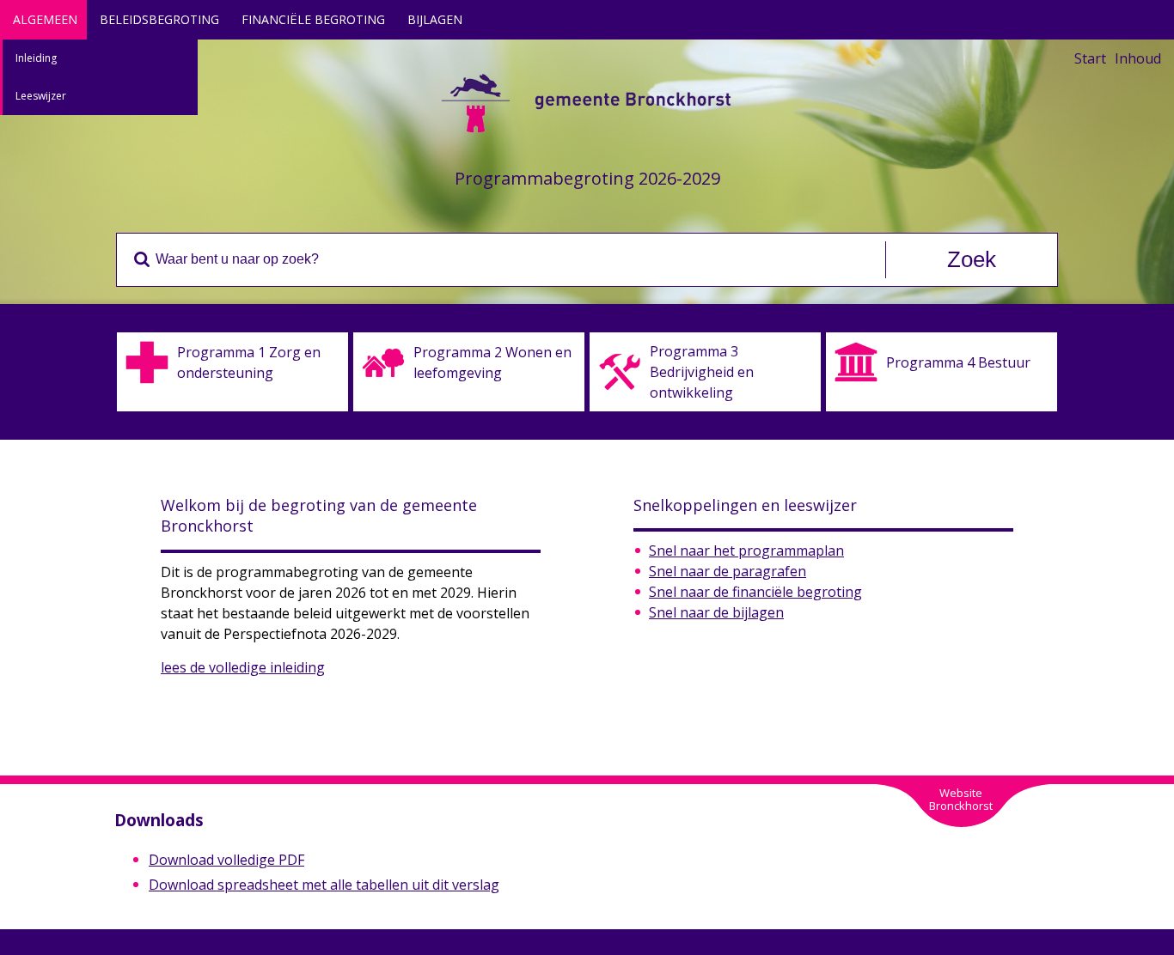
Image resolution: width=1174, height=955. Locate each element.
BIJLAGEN (434, 19)
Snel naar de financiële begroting (755, 591)
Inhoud (1138, 58)
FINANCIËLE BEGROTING (313, 19)
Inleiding (36, 58)
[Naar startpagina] (587, 133)
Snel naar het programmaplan (746, 550)
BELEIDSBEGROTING (159, 19)
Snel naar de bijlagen (716, 612)
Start (1090, 58)
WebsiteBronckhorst (961, 799)
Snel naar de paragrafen (727, 571)
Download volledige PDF (226, 859)
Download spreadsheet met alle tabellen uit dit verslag (324, 884)
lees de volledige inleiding (243, 667)
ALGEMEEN (45, 19)
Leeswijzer (40, 95)
